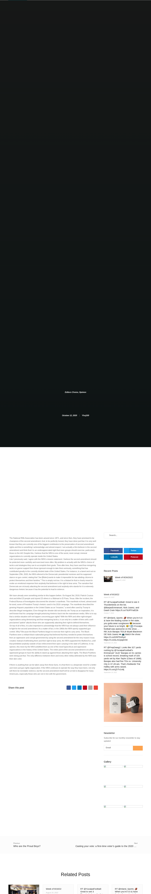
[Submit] (138, 748)
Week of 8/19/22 (111, 594)
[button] (69, 688)
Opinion (82, 392)
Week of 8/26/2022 (124, 577)
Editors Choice (71, 392)
